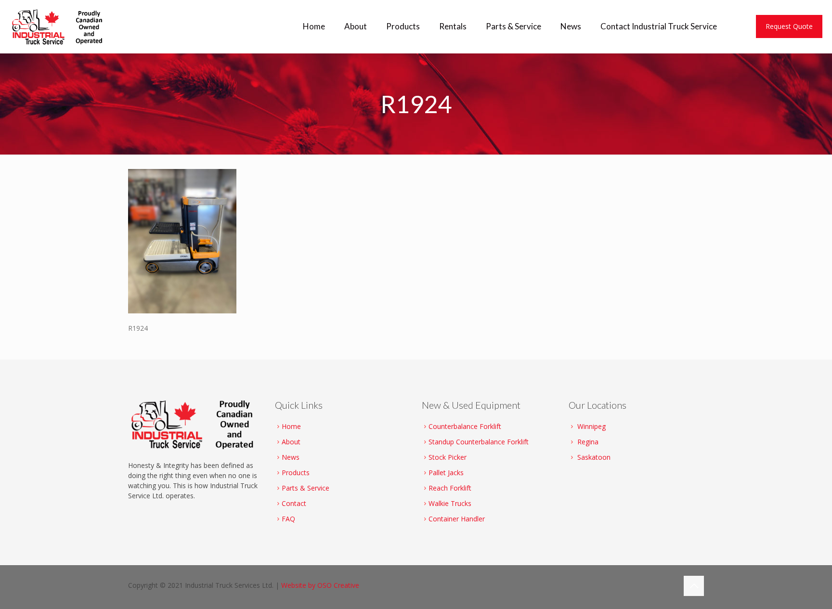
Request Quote (789, 26)
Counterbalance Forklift (465, 426)
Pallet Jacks (446, 472)
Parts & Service (305, 487)
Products (296, 472)
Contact (294, 503)
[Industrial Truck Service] (60, 26)
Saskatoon (594, 457)
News (290, 457)
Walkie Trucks (450, 503)
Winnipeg (591, 426)
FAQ (288, 518)
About (291, 441)
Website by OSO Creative (320, 585)
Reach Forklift (450, 487)
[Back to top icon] (694, 586)
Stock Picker (448, 457)
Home (291, 426)
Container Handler (457, 518)
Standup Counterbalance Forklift (479, 441)
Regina (587, 441)
